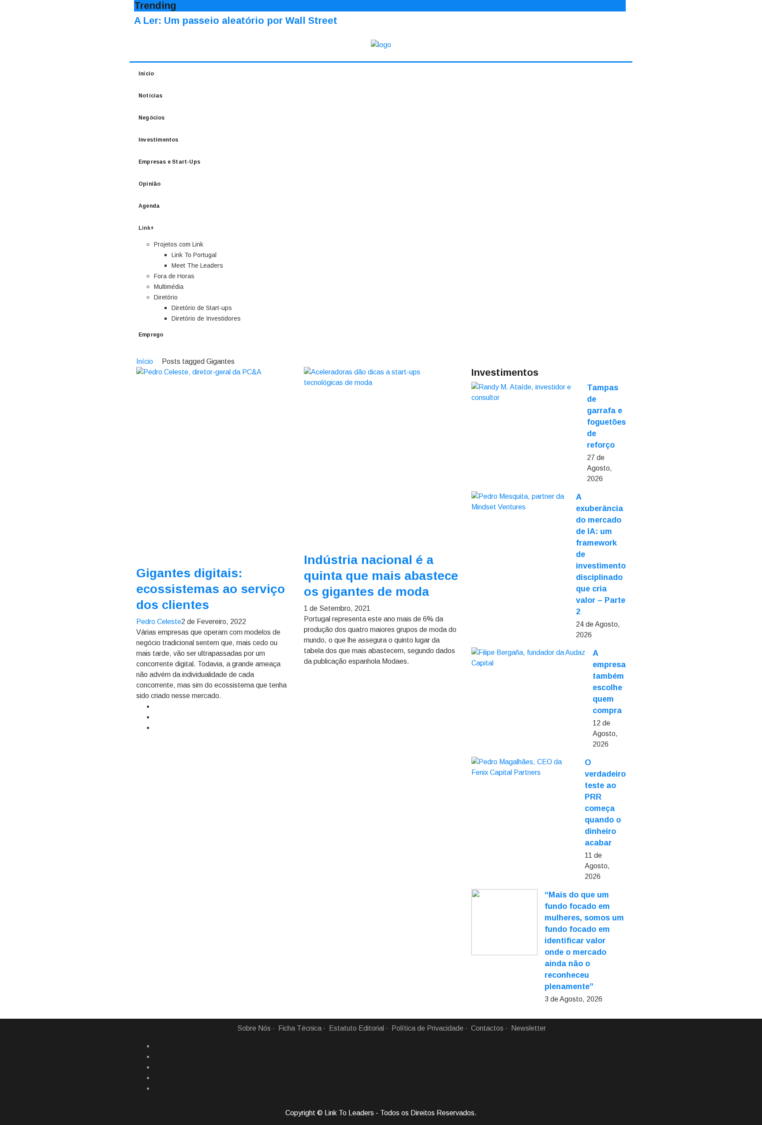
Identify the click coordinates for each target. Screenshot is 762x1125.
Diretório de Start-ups (202, 307)
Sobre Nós (254, 1028)
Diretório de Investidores (206, 318)
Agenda (149, 206)
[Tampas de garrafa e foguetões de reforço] (525, 392)
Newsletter (528, 1028)
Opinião (149, 184)
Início (146, 74)
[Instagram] (157, 1077)
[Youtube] (157, 1088)
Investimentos (158, 140)
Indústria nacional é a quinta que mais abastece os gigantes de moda (381, 575)
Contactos (487, 1028)
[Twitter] (157, 1067)
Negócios (151, 118)
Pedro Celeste (158, 621)
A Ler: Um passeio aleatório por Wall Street (235, 20)
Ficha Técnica (299, 1028)
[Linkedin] (157, 1056)
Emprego (150, 335)
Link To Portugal (194, 254)
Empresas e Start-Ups (169, 162)
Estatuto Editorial (356, 1028)
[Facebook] (157, 1046)
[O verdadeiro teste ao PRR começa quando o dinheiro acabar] (524, 767)
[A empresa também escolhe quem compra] (528, 658)
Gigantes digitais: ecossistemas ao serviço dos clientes (210, 589)
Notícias (150, 96)
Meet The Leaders (197, 265)
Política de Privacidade (427, 1028)
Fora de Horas (174, 276)
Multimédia (168, 286)
